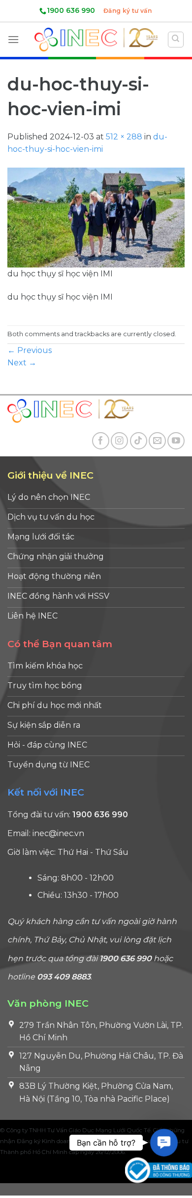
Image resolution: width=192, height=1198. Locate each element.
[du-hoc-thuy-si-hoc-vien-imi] (96, 217)
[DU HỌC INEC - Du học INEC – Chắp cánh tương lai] (96, 39)
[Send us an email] (157, 440)
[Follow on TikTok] (138, 440)
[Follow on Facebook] (100, 440)
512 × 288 (124, 136)
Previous (29, 350)
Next (21, 362)
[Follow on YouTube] (176, 440)
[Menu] (13, 39)
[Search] (176, 39)
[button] (164, 1142)
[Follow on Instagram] (119, 440)
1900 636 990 (71, 10)
